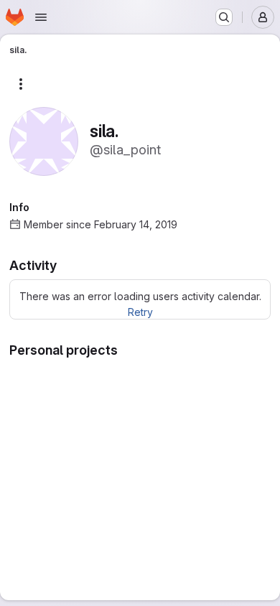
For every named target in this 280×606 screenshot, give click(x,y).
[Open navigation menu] (40, 17)
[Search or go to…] (224, 17)
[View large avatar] (43, 140)
